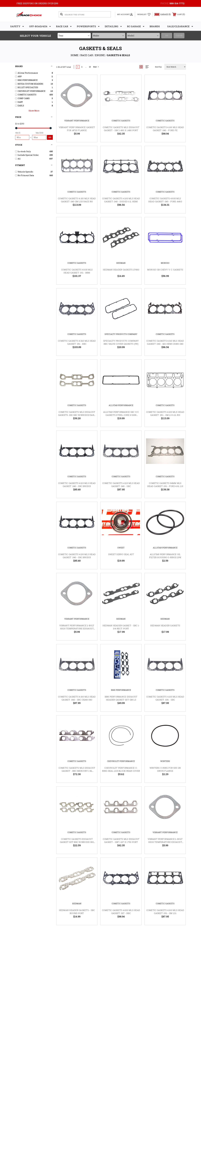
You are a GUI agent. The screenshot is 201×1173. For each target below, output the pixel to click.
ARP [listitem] (20, 76)
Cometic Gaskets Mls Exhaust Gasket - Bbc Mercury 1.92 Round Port (77, 770)
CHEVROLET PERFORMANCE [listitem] (31, 91)
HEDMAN (121, 263)
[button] (161, 14)
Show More (34, 110)
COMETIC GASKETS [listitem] (27, 94)
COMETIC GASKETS (121, 120)
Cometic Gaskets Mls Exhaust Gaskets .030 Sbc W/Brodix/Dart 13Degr (77, 415)
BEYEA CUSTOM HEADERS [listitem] (30, 84)
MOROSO (165, 263)
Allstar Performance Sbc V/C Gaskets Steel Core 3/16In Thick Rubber (121, 415)
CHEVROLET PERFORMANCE (121, 761)
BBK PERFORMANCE (121, 690)
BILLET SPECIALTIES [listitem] (28, 87)
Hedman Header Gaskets (165, 625)
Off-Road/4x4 (38, 26)
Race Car (62, 26)
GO (49, 137)
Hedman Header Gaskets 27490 (121, 269)
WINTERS (165, 761)
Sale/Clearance (178, 26)
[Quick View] (91, 80)
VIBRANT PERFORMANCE (76, 120)
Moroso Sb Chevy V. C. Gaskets (165, 269)
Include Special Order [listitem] (28, 155)
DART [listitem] (20, 102)
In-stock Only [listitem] (24, 151)
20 (90, 67)
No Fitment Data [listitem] (26, 175)
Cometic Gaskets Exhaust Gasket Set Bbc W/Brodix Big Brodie (77, 842)
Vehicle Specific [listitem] (25, 171)
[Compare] (91, 94)
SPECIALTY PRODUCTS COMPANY (121, 334)
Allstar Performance (121, 405)
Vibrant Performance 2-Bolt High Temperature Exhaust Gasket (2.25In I (165, 842)
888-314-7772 (177, 3)
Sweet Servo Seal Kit (121, 554)
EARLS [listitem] (21, 105)
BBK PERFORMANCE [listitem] (28, 80)
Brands (155, 26)
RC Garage (134, 26)
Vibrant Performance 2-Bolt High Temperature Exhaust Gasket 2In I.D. (76, 628)
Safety (15, 26)
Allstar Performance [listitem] (28, 73)
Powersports (86, 26)
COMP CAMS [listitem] (24, 98)
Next (95, 67)
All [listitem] (19, 158)
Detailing (111, 26)
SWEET (121, 547)
